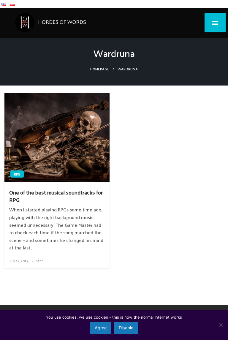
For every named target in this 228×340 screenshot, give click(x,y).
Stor (39, 260)
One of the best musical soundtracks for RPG (56, 196)
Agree (101, 327)
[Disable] (221, 325)
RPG (17, 174)
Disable (126, 327)
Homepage (99, 68)
